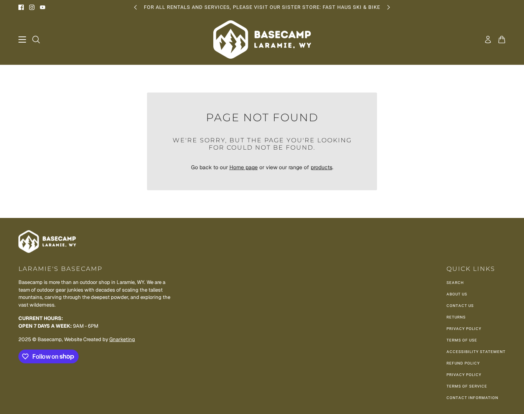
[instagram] (32, 7)
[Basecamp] (262, 39)
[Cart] (502, 39)
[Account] (488, 39)
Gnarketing (122, 339)
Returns (456, 317)
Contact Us (460, 305)
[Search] (36, 39)
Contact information (472, 398)
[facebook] (21, 7)
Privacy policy (464, 375)
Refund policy (463, 363)
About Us (457, 294)
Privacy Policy (464, 329)
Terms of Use (462, 340)
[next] (388, 7)
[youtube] (42, 7)
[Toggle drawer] (22, 39)
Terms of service (467, 386)
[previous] (135, 7)
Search (455, 282)
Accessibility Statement (476, 352)
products (321, 167)
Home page (243, 167)
